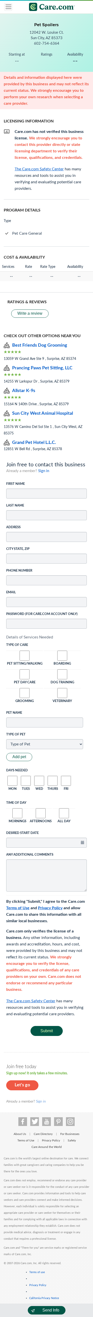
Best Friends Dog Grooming (39, 345)
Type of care (17, 645)
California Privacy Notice (44, 1298)
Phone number (19, 570)
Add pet (19, 757)
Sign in (43, 471)
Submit (46, 1031)
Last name (15, 505)
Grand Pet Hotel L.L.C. (34, 442)
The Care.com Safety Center (30, 1001)
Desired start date (22, 833)
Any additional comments (29, 854)
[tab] (46, 637)
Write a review (29, 313)
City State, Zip (18, 549)
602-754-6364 (46, 43)
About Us (20, 1133)
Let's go (22, 1085)
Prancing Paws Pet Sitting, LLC (42, 368)
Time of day (16, 803)
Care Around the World (46, 1146)
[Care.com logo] (49, 7)
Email (11, 592)
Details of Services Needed (29, 637)
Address (13, 527)
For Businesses (69, 1133)
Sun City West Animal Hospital (42, 413)
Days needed (17, 770)
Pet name (14, 712)
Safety (72, 1140)
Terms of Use (18, 908)
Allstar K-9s (23, 391)
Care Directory (43, 1133)
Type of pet (16, 734)
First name (15, 484)
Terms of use (37, 1272)
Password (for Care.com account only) (42, 614)
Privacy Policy (50, 908)
